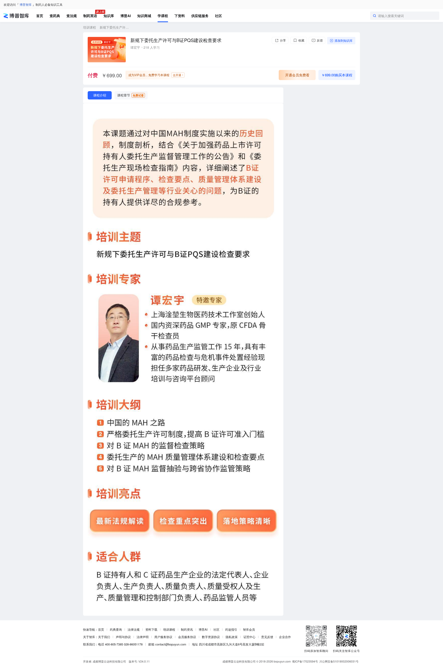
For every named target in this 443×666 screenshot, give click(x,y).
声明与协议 (123, 637)
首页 (101, 629)
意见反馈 (267, 637)
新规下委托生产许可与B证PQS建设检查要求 (114, 27)
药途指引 (231, 629)
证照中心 (249, 637)
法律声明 (143, 637)
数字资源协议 (211, 637)
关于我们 (104, 637)
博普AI (203, 629)
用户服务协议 (163, 637)
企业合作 (285, 637)
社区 (216, 629)
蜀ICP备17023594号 (305, 661)
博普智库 (26, 4)
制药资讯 (187, 629)
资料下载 (151, 629)
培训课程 (89, 27)
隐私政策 (232, 637)
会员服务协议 (187, 637)
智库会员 (249, 629)
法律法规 (134, 629)
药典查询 (116, 629)
